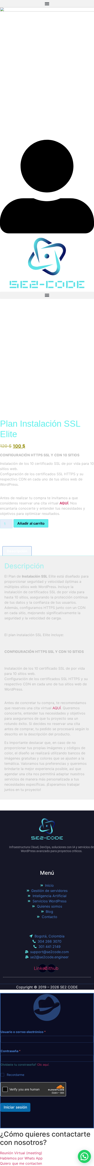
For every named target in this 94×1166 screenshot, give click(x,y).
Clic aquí (43, 1064)
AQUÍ (56, 708)
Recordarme (15, 1075)
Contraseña (11, 1051)
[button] (47, 3)
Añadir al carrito (31, 523)
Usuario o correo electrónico (23, 1032)
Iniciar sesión (15, 1107)
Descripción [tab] (17, 551)
